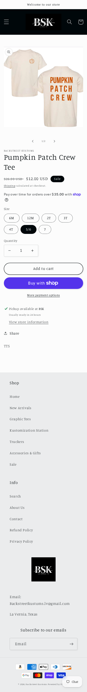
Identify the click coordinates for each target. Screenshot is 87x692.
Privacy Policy (21, 541)
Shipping (9, 185)
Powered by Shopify (58, 684)
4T (11, 229)
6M (11, 218)
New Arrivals (20, 408)
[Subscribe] (71, 644)
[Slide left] (32, 141)
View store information (29, 322)
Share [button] (14, 333)
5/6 (28, 229)
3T (65, 218)
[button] (6, 22)
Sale (13, 464)
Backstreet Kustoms (37, 684)
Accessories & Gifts (25, 453)
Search (15, 496)
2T (49, 218)
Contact (16, 519)
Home (15, 396)
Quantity (10, 241)
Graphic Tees (20, 419)
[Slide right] (54, 141)
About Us (17, 507)
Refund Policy (21, 530)
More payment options (43, 295)
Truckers (17, 442)
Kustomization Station (29, 430)
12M (30, 218)
